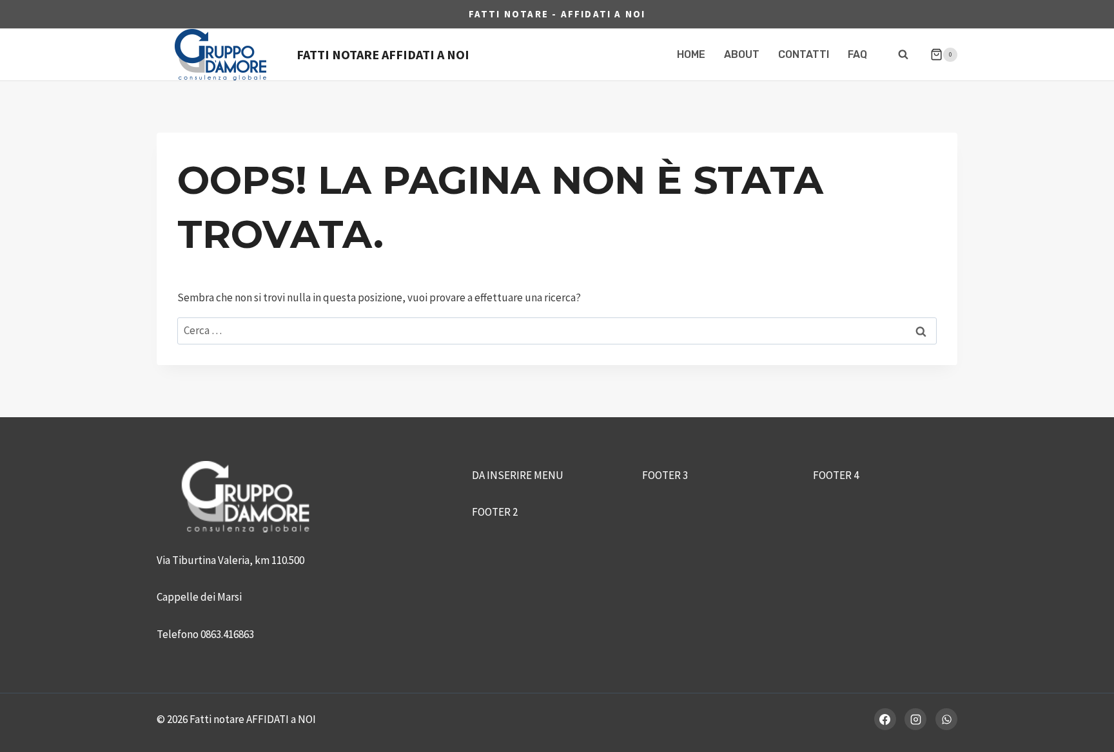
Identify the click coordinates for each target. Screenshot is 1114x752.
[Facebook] (885, 719)
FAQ (857, 54)
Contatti (803, 54)
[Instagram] (915, 719)
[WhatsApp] (946, 719)
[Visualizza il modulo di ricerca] (903, 54)
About (741, 54)
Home (691, 54)
